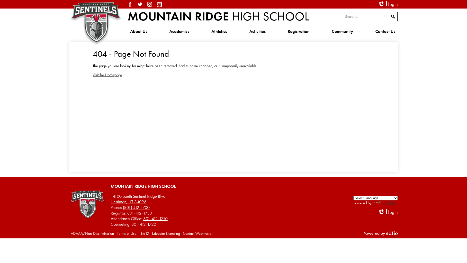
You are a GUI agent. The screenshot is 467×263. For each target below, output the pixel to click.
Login (388, 4)
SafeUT (159, 4)
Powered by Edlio (381, 233)
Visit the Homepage (107, 74)
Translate (388, 203)
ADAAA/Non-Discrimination (92, 233)
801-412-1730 (139, 213)
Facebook (130, 4)
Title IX (144, 233)
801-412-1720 (143, 224)
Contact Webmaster (198, 233)
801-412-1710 (155, 218)
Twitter (139, 4)
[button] (139, 31)
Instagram (149, 4)
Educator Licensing (166, 233)
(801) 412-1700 (136, 207)
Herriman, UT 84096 (139, 199)
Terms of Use (126, 233)
